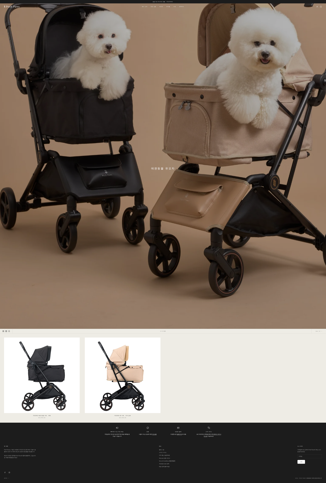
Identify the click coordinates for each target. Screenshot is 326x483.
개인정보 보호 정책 (164, 464)
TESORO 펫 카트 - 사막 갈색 (122, 415)
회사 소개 (144, 6)
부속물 (168, 6)
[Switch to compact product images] (9, 331)
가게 (174, 6)
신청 (301, 462)
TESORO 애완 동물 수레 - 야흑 (42, 415)
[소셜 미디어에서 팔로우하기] (5, 472)
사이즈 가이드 (162, 452)
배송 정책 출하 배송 (164, 466)
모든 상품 (153, 6)
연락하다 (181, 6)
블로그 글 (161, 450)
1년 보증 (154, 434)
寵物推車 (309, 478)
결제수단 (179, 434)
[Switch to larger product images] (3, 331)
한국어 (5, 478)
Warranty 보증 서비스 (164, 458)
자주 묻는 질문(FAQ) (164, 455)
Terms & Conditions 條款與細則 (167, 461)
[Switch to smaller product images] (6, 331)
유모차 (161, 6)
